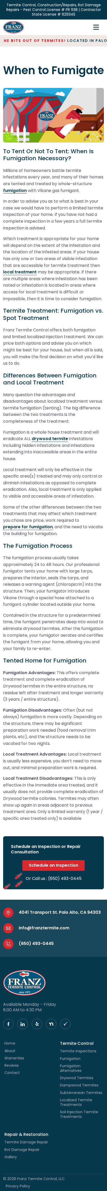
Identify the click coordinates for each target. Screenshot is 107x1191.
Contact (12, 1072)
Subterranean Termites (81, 1092)
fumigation (15, 191)
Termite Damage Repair (26, 1142)
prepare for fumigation (28, 527)
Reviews (11, 1065)
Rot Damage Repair (21, 1149)
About (9, 1050)
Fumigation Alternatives (71, 1068)
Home (9, 1043)
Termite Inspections (78, 1051)
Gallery (10, 1157)
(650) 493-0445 (65, 878)
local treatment (20, 272)
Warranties (14, 1058)
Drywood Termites (76, 1077)
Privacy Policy (18, 1186)
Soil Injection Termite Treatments (79, 1114)
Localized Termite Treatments (76, 1102)
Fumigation (70, 1058)
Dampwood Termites (79, 1085)
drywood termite (50, 439)
